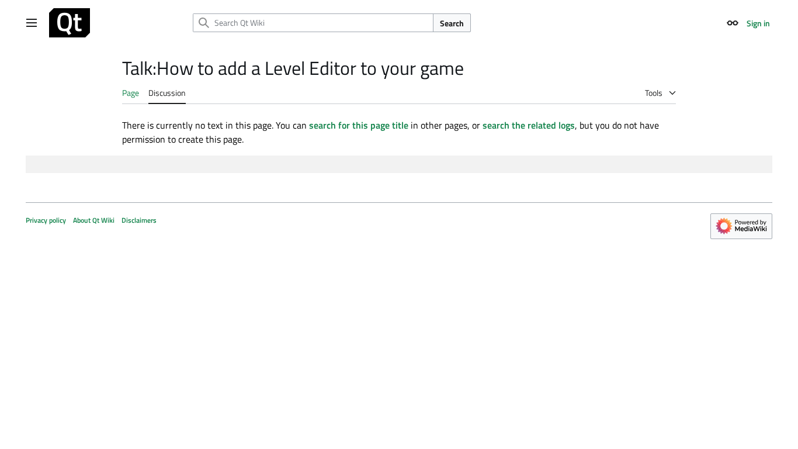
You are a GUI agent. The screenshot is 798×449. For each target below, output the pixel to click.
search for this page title (358, 125)
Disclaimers (139, 220)
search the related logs (529, 125)
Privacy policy (46, 220)
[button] (31, 22)
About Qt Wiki (94, 220)
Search (452, 23)
